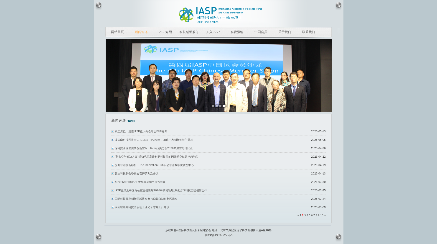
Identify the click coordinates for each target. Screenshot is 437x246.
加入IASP (213, 32)
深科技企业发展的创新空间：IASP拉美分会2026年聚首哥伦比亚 (154, 148)
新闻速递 (141, 32)
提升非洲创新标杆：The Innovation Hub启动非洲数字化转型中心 (154, 165)
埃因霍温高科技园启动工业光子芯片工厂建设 (142, 207)
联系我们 (308, 32)
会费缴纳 (237, 32)
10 (322, 215)
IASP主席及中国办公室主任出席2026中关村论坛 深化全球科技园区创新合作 (161, 190)
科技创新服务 (189, 32)
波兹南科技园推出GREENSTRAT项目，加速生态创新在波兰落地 (154, 139)
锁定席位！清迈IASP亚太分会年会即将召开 (141, 131)
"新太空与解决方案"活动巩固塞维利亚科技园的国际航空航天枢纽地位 (156, 156)
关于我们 (284, 32)
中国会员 (260, 32)
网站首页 (117, 32)
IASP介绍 (165, 32)
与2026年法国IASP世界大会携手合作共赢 (140, 182)
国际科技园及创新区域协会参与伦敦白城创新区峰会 (146, 198)
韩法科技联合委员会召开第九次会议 (136, 173)
